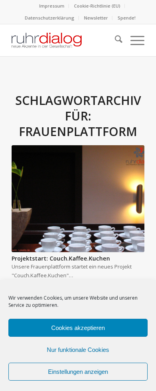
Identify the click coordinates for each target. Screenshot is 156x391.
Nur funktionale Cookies (78, 349)
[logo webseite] (65, 40)
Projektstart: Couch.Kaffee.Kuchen (61, 258)
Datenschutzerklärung (49, 18)
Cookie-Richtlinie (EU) (97, 6)
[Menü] (133, 40)
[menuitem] (52, 6)
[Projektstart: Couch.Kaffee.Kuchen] (78, 198)
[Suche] (114, 40)
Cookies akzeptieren (78, 327)
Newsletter (96, 18)
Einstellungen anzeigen (78, 371)
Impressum (51, 6)
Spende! (127, 18)
